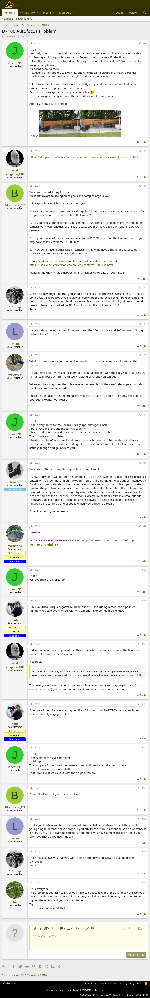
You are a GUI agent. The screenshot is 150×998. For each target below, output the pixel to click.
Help (139, 983)
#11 (144, 600)
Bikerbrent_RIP (14, 205)
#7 (144, 414)
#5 (144, 324)
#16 (144, 818)
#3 (144, 185)
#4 (144, 287)
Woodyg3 (14, 374)
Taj (15, 902)
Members (65, 12)
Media (47, 12)
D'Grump (15, 307)
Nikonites (10, 983)
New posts (7, 18)
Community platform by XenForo (75, 990)
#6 (144, 355)
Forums (10, 12)
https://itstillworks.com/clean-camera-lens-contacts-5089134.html (71, 265)
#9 (144, 526)
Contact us (91, 983)
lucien (14, 343)
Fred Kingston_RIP (15, 172)
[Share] (140, 43)
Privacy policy (126, 983)
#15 (144, 787)
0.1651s (122, 994)
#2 (144, 151)
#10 (144, 569)
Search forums (24, 18)
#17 (144, 851)
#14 (144, 747)
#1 (144, 43)
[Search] (144, 12)
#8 (144, 462)
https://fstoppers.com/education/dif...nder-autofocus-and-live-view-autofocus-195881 (83, 157)
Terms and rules (108, 983)
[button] (37, 12)
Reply (143, 142)
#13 (144, 704)
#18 (144, 882)
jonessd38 (9, 36)
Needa (14, 482)
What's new (27, 12)
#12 (144, 643)
